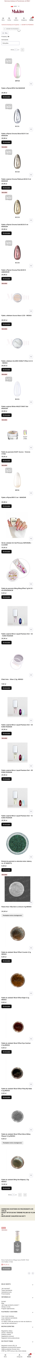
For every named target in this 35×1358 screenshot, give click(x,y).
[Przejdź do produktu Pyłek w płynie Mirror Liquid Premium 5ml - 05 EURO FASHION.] (17, 753)
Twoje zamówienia (6, 1290)
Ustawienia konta (6, 1292)
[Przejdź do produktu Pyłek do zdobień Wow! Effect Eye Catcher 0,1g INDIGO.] (17, 1025)
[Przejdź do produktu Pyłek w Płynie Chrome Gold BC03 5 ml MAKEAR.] (17, 207)
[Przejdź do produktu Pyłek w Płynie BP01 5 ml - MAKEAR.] (17, 480)
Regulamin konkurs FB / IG (9, 1345)
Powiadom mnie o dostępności (12, 915)
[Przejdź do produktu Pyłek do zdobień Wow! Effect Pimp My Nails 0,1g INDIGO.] (17, 1071)
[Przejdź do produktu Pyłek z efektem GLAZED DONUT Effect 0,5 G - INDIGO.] (17, 343)
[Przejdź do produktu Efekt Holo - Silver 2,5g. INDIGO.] (17, 662)
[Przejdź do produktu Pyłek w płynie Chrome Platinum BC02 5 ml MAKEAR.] (17, 161)
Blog (2, 1303)
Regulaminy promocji (7, 1336)
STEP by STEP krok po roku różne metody (13, 1351)
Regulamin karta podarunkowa (10, 1338)
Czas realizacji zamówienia (9, 1318)
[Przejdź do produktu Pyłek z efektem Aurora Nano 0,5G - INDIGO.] (17, 298)
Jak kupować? (5, 1288)
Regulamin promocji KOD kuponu (11, 1347)
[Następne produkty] (20, 1195)
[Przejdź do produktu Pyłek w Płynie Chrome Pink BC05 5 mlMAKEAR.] (17, 252)
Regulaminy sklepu (6, 1331)
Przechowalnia (5, 1294)
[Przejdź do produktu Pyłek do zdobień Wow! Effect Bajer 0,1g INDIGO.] (17, 980)
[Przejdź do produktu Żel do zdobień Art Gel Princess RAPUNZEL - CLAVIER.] (17, 525)
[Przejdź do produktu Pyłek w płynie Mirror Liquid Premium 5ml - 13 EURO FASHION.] (17, 798)
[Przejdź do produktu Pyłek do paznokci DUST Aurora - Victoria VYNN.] (17, 434)
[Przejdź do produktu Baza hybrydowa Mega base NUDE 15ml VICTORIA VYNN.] (17, 1242)
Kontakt (3, 1301)
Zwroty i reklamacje (7, 1332)
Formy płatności (6, 1319)
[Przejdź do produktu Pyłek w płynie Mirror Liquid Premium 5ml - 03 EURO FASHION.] (17, 707)
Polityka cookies (6, 1334)
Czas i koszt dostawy (7, 1316)
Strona (12, 49)
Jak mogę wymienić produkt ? (10, 1305)
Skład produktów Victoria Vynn (10, 1349)
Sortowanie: (4, 39)
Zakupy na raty (5, 1307)
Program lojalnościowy (8, 1308)
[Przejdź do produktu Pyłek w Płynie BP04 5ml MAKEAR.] (17, 70)
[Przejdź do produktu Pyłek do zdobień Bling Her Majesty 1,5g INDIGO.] (17, 1162)
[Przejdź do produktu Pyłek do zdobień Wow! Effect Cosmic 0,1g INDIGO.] (17, 934)
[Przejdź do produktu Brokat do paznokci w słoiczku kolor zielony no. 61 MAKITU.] (17, 844)
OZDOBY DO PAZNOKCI (27, 24)
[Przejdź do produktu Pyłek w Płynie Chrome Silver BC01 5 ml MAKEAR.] (17, 116)
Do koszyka (6, 97)
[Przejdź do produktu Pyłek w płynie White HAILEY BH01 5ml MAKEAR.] (17, 389)
